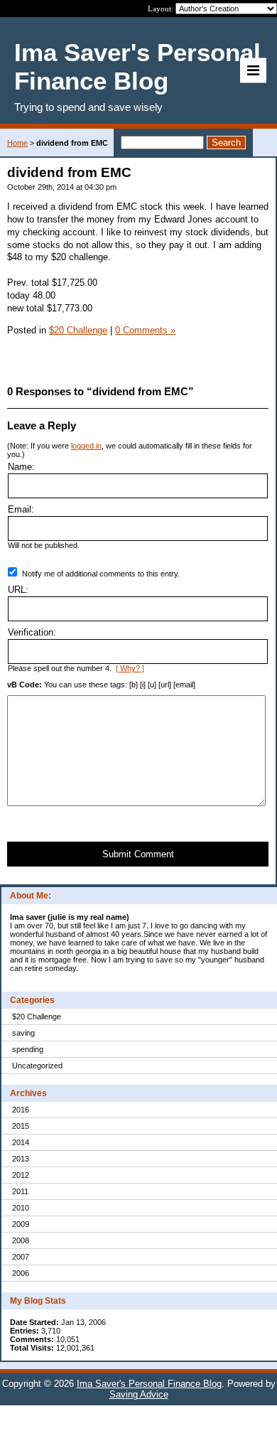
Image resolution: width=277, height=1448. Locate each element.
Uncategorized (37, 1065)
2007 (20, 1257)
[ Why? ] (130, 668)
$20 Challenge (36, 1016)
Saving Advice (138, 1394)
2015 (20, 1126)
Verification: (32, 632)
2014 (20, 1142)
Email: (21, 509)
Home (17, 143)
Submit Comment (138, 854)
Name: (21, 466)
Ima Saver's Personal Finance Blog (149, 1383)
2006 (20, 1273)
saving (23, 1033)
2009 (20, 1224)
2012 (20, 1175)
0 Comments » (145, 330)
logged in (86, 445)
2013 (20, 1158)
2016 (20, 1109)
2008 (20, 1240)
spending (27, 1049)
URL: (18, 589)
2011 (20, 1191)
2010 (20, 1207)
